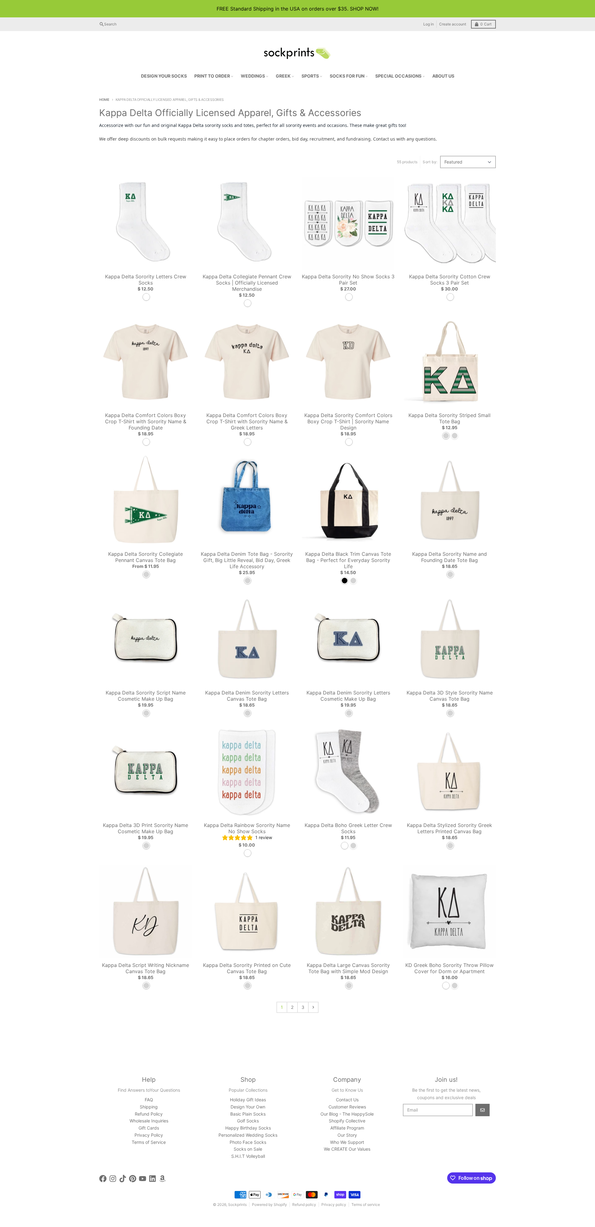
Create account (452, 24)
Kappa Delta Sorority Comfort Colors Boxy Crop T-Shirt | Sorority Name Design (348, 421)
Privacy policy (333, 1204)
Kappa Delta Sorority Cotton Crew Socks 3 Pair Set (449, 279)
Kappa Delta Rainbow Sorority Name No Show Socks (247, 828)
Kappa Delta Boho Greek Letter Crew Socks (348, 828)
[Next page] (313, 1007)
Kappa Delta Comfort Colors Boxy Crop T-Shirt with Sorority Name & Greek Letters (247, 421)
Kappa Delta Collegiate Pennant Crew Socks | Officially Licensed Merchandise (247, 282)
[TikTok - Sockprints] (122, 1178)
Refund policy (304, 1204)
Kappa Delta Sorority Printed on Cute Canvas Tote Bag (247, 968)
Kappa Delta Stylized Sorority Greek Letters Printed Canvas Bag (449, 828)
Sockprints (237, 1204)
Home (104, 99)
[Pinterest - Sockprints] (132, 1178)
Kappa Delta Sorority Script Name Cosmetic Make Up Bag (146, 696)
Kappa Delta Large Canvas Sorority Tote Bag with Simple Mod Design (348, 968)
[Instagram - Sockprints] (113, 1178)
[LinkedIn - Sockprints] (152, 1178)
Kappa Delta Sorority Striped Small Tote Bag (449, 418)
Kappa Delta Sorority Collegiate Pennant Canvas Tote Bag (145, 557)
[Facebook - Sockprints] (103, 1178)
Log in (428, 24)
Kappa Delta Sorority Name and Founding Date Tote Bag (449, 557)
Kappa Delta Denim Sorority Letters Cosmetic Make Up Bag (348, 696)
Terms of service (365, 1204)
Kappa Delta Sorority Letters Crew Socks (145, 279)
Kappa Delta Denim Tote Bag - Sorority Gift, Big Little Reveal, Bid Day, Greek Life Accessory (247, 560)
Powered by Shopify (269, 1204)
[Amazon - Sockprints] (162, 1178)
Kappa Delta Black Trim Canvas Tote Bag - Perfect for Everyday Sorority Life (348, 560)
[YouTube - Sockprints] (142, 1178)
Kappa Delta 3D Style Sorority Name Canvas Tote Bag (450, 696)
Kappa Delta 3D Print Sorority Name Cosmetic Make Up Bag (145, 828)
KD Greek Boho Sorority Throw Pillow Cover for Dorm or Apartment (449, 968)
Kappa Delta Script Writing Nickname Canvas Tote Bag (145, 968)
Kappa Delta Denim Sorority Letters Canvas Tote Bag (247, 696)
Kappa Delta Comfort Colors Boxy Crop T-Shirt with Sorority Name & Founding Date (145, 421)
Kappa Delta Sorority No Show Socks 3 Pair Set (348, 279)
